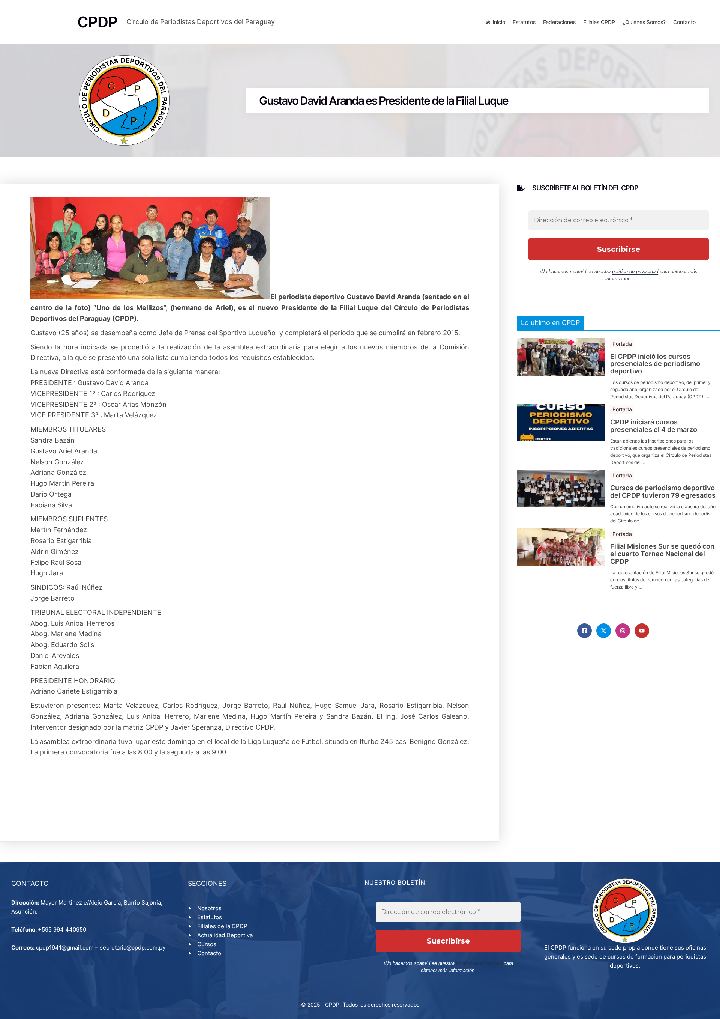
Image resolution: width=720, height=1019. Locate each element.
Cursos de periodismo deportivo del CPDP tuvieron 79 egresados (663, 491)
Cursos (206, 944)
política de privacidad (635, 271)
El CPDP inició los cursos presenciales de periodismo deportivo (655, 364)
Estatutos (524, 22)
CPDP (332, 1004)
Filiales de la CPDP (222, 926)
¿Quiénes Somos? (644, 22)
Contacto (684, 22)
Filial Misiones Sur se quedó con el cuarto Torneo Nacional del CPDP (662, 554)
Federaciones (559, 22)
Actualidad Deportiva (225, 935)
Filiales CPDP (599, 22)
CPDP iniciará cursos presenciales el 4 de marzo (653, 425)
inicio (499, 22)
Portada (622, 343)
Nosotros (209, 908)
